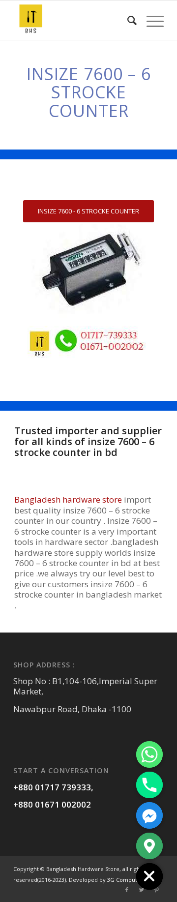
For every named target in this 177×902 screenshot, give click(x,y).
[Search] (127, 20)
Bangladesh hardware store (68, 499)
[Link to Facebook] (126, 889)
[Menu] (150, 20)
